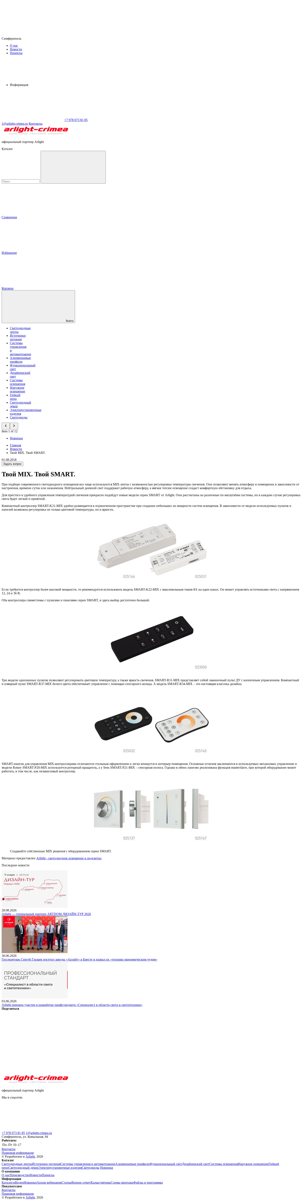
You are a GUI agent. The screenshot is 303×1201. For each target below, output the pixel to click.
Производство (20, 1175)
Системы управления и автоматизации (87, 1164)
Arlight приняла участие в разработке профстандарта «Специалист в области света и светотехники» (72, 1005)
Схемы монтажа (122, 1182)
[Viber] (158, 1040)
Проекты (16, 53)
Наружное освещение (17, 389)
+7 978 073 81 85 (13, 1133)
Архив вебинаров (49, 1182)
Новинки (16, 438)
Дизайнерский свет (195, 1164)
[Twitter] (95, 1040)
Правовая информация (18, 1153)
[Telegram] (32, 1072)
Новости (16, 49)
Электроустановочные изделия (60, 1167)
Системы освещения (17, 382)
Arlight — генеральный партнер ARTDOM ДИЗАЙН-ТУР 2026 (46, 914)
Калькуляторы (101, 1182)
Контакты (35, 123)
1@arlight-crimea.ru (39, 1133)
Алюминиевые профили (20, 359)
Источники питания (18, 337)
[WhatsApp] (32, 120)
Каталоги (8, 1182)
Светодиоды (18, 417)
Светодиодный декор (23, 1167)
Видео (19, 1182)
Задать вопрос (12, 463)
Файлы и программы (148, 1182)
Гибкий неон (15, 397)
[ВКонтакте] (32, 1040)
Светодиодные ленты (17, 1164)
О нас (14, 45)
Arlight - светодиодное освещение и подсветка (68, 858)
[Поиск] (73, 167)
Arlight (30, 1156)
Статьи (67, 1182)
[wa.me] (94, 1129)
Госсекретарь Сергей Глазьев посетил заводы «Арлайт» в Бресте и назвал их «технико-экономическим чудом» (79, 959)
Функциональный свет (166, 1164)
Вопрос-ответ (81, 1182)
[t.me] (32, 1129)
